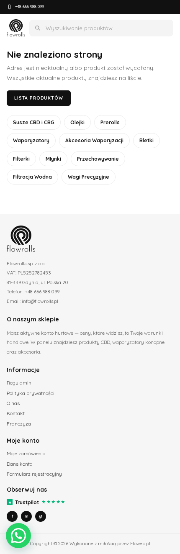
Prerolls (110, 122)
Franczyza (19, 424)
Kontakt (16, 413)
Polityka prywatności (30, 393)
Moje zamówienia (26, 453)
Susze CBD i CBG (33, 122)
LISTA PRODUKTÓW (38, 98)
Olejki (77, 122)
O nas (13, 403)
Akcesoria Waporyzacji (94, 140)
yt (40, 516)
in (26, 516)
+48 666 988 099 (29, 6)
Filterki (21, 159)
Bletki (146, 140)
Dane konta (20, 464)
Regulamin (19, 383)
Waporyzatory (31, 140)
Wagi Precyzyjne (88, 177)
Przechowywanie (98, 159)
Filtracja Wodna (32, 177)
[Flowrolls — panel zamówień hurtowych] (16, 28)
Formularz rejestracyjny (34, 474)
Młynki (53, 159)
